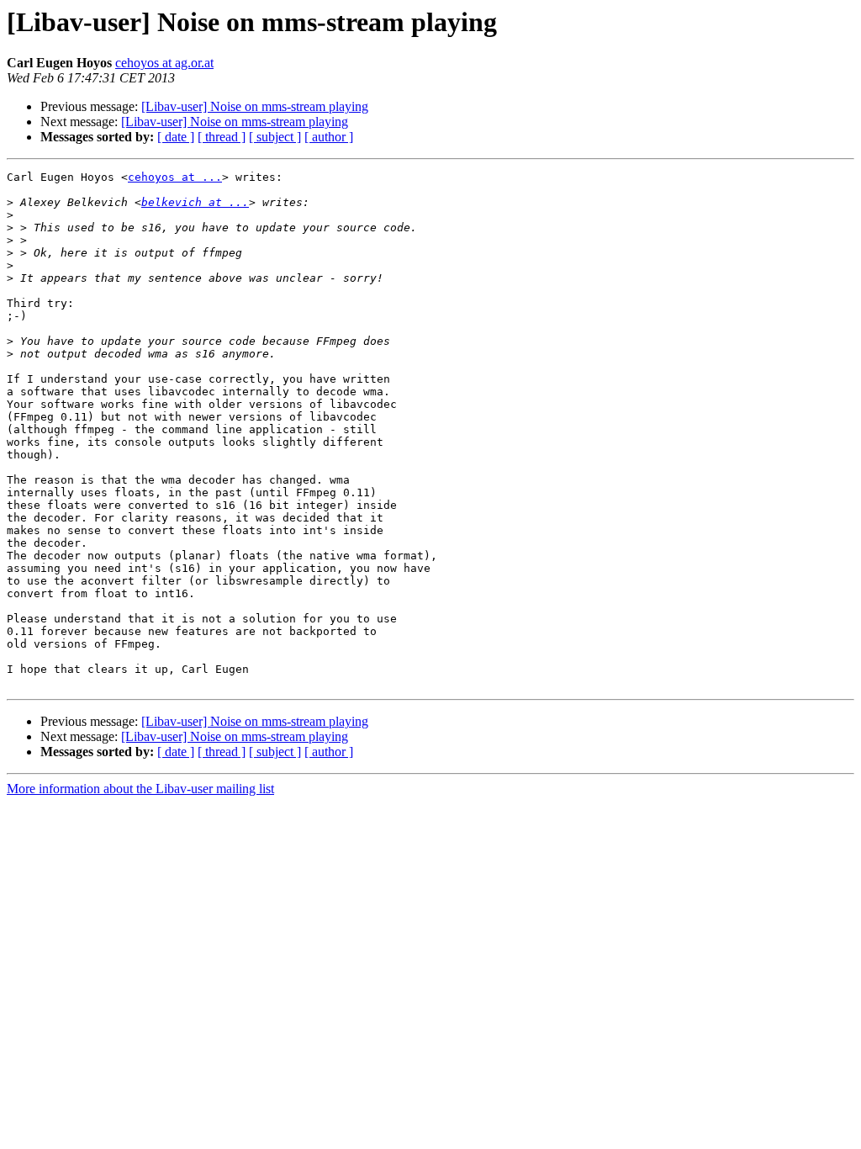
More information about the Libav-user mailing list (140, 788)
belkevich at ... (195, 202)
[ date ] (175, 137)
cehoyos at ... (175, 177)
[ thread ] (222, 137)
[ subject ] (275, 137)
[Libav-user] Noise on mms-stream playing (254, 106)
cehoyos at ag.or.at (164, 63)
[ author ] (328, 137)
